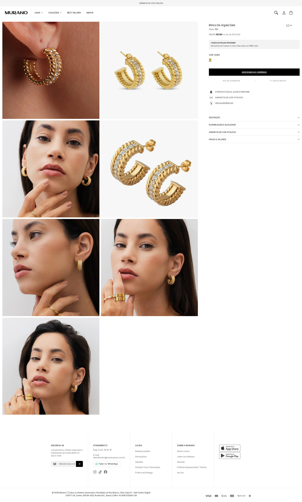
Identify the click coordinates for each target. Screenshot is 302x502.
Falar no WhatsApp (108, 463)
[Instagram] (95, 472)
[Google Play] (235, 455)
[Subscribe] (79, 464)
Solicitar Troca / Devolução (147, 467)
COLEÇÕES (53, 12)
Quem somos (183, 451)
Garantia (139, 462)
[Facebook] (105, 472)
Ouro (210, 59)
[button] (276, 13)
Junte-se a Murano (186, 456)
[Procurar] (276, 13)
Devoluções (141, 456)
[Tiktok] (100, 472)
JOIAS (37, 12)
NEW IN (90, 12)
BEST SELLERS (74, 12)
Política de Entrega (144, 472)
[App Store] (235, 448)
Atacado (181, 462)
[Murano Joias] (16, 12)
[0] (291, 13)
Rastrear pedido (142, 451)
